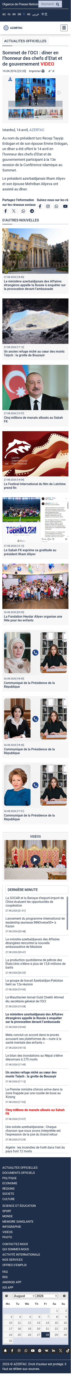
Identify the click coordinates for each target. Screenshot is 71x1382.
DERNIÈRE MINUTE (23, 890)
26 (29, 1334)
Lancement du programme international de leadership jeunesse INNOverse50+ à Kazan (35, 922)
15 (56, 1322)
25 (19, 1334)
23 (65, 1328)
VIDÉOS (7, 1232)
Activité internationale (21, 1254)
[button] (35, 92)
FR (24, 14)
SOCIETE (8, 1194)
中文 (44, 14)
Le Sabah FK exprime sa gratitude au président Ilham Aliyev (30, 552)
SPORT (6, 1211)
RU (9, 14)
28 (47, 1334)
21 (47, 1328)
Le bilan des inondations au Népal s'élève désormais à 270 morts (34, 1057)
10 (10, 1322)
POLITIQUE (9, 1178)
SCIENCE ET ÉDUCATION (19, 1206)
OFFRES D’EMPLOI (14, 1265)
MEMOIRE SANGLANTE (17, 1221)
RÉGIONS (8, 1188)
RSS (5, 1277)
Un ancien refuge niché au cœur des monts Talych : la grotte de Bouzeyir (34, 353)
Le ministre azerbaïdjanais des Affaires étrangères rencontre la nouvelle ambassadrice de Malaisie (33, 943)
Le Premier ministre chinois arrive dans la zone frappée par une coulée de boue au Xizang (34, 1093)
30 (65, 1334)
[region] (37, 1024)
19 (29, 1328)
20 (38, 1328)
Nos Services (12, 1260)
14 (47, 1322)
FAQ (5, 1272)
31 (10, 1340)
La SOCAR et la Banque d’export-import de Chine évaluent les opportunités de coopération (35, 901)
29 (56, 1334)
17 (10, 1328)
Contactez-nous (15, 1244)
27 (38, 1334)
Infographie (11, 1227)
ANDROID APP (11, 1282)
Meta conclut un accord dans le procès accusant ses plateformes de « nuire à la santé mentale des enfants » (33, 1038)
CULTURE (8, 1199)
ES (28, 14)
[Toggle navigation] (63, 28)
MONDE (7, 1216)
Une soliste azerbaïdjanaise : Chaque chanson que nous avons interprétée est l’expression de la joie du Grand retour (33, 1130)
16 (65, 1322)
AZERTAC (36, 130)
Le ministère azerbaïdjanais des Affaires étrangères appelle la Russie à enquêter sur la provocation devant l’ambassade (35, 285)
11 (19, 1322)
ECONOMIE (9, 1183)
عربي (35, 14)
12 (29, 1322)
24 (10, 1334)
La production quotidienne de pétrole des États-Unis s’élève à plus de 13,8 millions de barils (35, 963)
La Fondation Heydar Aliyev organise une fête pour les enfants (33, 618)
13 (38, 1322)
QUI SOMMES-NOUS (15, 1249)
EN (14, 14)
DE (19, 14)
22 (56, 1328)
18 (19, 1328)
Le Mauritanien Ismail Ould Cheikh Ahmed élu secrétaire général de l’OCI (35, 999)
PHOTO (7, 1237)
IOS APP (7, 1287)
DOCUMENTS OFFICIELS (18, 1173)
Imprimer (35, 71)
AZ (4, 14)
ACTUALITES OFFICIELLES (25, 41)
